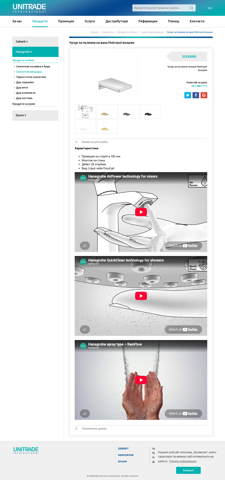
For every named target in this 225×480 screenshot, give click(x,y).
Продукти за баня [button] (23, 60)
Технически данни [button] (94, 428)
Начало (94, 32)
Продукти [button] (40, 21)
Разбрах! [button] (188, 470)
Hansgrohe (108, 32)
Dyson (122, 461)
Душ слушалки (24, 82)
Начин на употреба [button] (95, 141)
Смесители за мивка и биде (32, 66)
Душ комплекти (25, 92)
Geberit (123, 448)
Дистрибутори (116, 21)
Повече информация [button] (182, 461)
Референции (148, 21)
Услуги (90, 21)
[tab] (35, 42)
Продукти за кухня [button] (23, 104)
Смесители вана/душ (152, 32)
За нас (17, 21)
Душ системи (23, 98)
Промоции (66, 21)
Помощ (173, 21)
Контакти (197, 21)
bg (209, 8)
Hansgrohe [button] (23, 51)
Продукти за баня (127, 32)
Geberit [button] (21, 41)
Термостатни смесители (30, 77)
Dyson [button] (20, 115)
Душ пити (21, 87)
